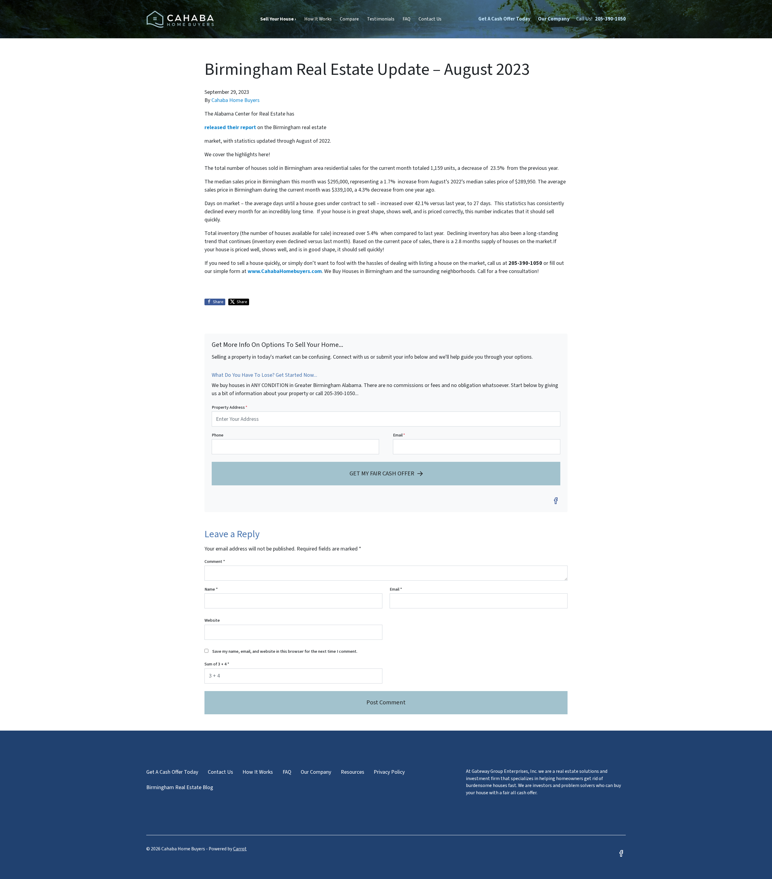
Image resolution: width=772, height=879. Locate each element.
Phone (217, 435)
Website (212, 620)
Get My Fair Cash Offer (382, 473)
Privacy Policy (389, 772)
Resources (352, 772)
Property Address (229, 407)
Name (211, 589)
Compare (349, 19)
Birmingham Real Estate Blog (179, 787)
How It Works (318, 19)
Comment (214, 561)
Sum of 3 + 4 (216, 664)
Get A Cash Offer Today (504, 19)
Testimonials (380, 19)
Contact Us (430, 19)
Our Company (554, 19)
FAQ (406, 19)
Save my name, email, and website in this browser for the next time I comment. (284, 651)
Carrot (240, 849)
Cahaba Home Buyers (235, 100)
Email (399, 435)
